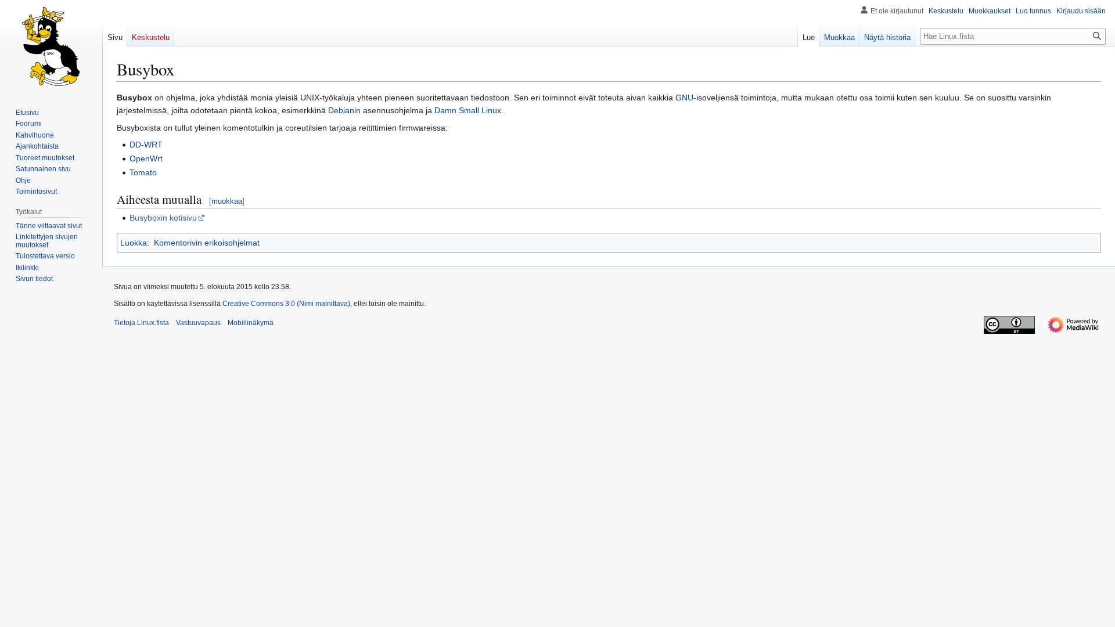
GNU (684, 97)
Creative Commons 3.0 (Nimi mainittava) (286, 304)
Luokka (133, 242)
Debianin (344, 110)
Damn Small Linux (467, 110)
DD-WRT (146, 144)
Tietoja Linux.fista (141, 323)
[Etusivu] (51, 46)
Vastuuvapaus (198, 323)
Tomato (143, 172)
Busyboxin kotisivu (163, 217)
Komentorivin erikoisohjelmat (207, 242)
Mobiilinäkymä (251, 323)
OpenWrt (146, 158)
